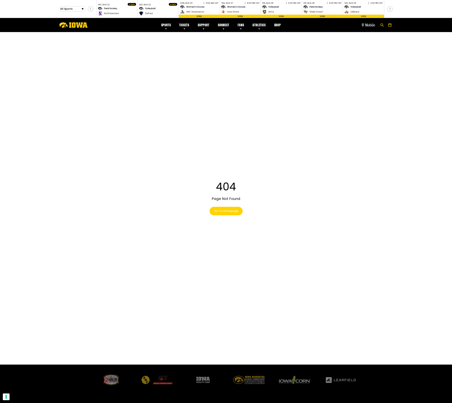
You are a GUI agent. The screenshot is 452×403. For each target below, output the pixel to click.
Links (199, 16)
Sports (166, 25)
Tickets (184, 25)
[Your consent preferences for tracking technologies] (6, 396)
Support (203, 25)
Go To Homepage (226, 211)
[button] (90, 9)
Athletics (259, 25)
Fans (241, 25)
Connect (223, 25)
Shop (277, 25)
